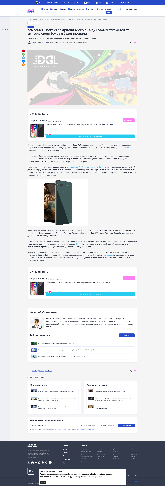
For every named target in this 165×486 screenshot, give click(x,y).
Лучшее (72, 9)
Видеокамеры (84, 449)
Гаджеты (99, 449)
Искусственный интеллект (48, 3)
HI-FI (100, 3)
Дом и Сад (113, 3)
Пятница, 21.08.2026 (131, 9)
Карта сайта (129, 475)
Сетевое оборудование (87, 456)
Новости (54, 9)
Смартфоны (116, 456)
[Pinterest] (23, 51)
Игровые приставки (86, 451)
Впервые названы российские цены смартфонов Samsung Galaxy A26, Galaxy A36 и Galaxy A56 (66, 350)
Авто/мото (99, 448)
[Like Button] (135, 42)
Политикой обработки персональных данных (85, 429)
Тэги (136, 475)
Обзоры (63, 9)
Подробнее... (97, 477)
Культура (133, 456)
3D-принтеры (84, 448)
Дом (114, 449)
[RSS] (118, 9)
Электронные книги (86, 461)
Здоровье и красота (133, 454)
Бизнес (30, 23)
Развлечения (133, 458)
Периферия (116, 453)
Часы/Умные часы (117, 460)
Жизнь (101, 9)
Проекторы (116, 454)
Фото (89, 3)
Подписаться (127, 425)
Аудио (114, 448)
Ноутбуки (83, 453)
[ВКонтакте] (23, 61)
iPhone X (79, 244)
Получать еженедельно (107, 425)
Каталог (45, 9)
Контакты (130, 13)
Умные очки (116, 458)
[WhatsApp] (23, 54)
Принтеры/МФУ (101, 454)
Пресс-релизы (136, 13)
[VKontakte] (122, 9)
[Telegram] (120, 9)
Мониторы (115, 451)
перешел (110, 255)
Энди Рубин (48, 370)
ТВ (98, 458)
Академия (133, 448)
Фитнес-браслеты (85, 460)
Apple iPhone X (38, 120)
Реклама (124, 13)
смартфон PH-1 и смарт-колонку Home (86, 167)
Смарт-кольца (100, 456)
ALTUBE (126, 3)
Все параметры (128, 120)
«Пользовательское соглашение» (59, 429)
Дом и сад (133, 452)
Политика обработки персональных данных (37, 483)
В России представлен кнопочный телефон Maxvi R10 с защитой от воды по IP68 (62, 356)
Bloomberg (124, 148)
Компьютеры (100, 451)
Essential (34, 370)
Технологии (91, 9)
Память (99, 453)
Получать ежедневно (90, 425)
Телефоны (83, 458)
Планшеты (84, 454)
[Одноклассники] (23, 64)
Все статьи (126, 335)
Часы (78, 3)
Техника (81, 9)
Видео (109, 9)
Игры (67, 3)
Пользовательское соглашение (34, 481)
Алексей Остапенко (37, 42)
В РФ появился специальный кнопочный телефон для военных (56, 343)
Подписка (117, 13)
